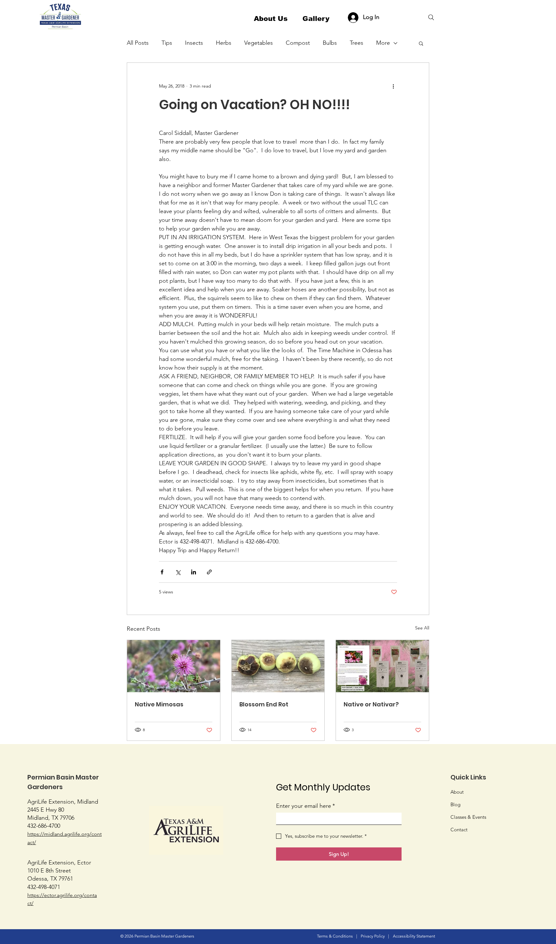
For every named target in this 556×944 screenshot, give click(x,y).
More (383, 42)
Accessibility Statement (414, 936)
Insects (194, 42)
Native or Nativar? (371, 704)
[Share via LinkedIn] (193, 572)
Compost (298, 42)
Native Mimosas (159, 704)
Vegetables (258, 42)
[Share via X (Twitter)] (178, 572)
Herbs (223, 42)
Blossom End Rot (263, 704)
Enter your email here (305, 805)
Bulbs (330, 42)
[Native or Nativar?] (382, 666)
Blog (455, 804)
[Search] (431, 17)
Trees (356, 42)
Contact (459, 829)
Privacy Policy (373, 936)
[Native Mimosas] (173, 666)
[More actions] (393, 86)
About (457, 792)
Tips (167, 42)
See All (422, 628)
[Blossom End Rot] (278, 666)
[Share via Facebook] (162, 572)
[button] (421, 43)
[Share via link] (209, 572)
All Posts (138, 42)
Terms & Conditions (335, 936)
